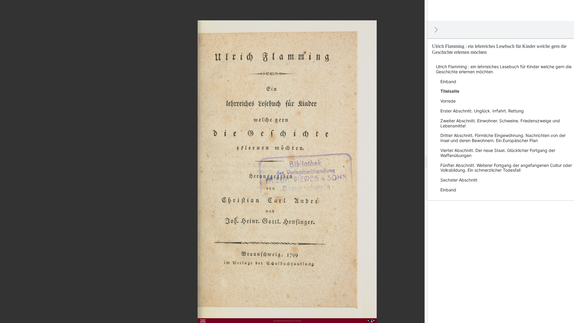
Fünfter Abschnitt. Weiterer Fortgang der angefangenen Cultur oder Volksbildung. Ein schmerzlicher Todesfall (506, 168)
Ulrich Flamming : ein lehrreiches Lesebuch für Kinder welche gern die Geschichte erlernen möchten (504, 69)
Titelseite (449, 91)
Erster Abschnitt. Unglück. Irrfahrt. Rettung (482, 110)
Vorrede (448, 100)
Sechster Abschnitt (458, 179)
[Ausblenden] (436, 29)
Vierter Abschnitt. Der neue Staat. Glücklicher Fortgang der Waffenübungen (497, 153)
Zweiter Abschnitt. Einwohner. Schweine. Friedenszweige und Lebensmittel (500, 123)
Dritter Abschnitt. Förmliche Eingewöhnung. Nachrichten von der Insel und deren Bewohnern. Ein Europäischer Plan (503, 138)
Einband (448, 81)
